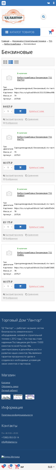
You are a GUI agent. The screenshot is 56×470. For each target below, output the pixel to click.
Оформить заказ (9, 386)
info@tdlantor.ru (9, 441)
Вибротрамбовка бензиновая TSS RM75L (34, 138)
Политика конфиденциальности (17, 414)
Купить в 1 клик (36, 111)
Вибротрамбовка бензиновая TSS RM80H (34, 194)
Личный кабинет (9, 390)
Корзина (5, 382)
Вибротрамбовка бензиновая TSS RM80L (34, 253)
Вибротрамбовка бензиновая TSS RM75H (34, 78)
